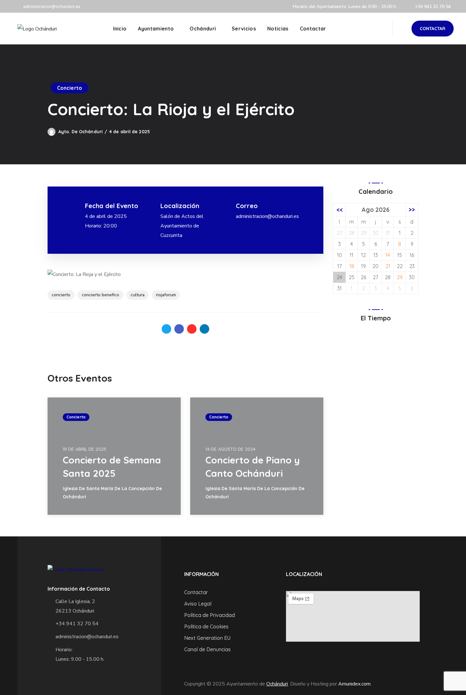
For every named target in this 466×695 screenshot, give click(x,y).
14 (387, 255)
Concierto (69, 88)
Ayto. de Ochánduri (80, 131)
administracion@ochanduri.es (52, 6)
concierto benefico (100, 295)
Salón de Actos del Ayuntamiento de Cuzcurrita (182, 226)
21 (387, 266)
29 (400, 277)
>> (412, 209)
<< (339, 209)
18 (351, 266)
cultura (138, 295)
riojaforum (166, 295)
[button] (432, 28)
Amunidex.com (354, 683)
